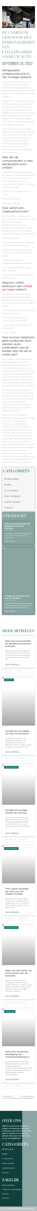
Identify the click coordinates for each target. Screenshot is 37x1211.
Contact (8, 507)
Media (7, 485)
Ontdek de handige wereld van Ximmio (16, 811)
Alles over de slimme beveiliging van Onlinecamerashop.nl (17, 1054)
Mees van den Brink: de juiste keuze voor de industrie (18, 973)
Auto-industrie (12, 496)
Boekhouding (11, 479)
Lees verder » (10, 541)
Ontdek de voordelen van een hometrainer (17, 597)
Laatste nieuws (12, 502)
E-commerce (11, 490)
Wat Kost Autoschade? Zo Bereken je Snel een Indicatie (17, 526)
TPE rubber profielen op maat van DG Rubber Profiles (17, 891)
